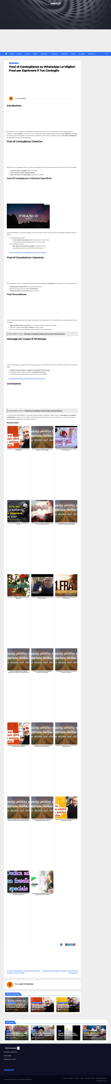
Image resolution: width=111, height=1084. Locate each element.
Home (65, 1078)
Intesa (19, 54)
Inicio (12, 54)
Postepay (54, 54)
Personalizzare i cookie (101, 1080)
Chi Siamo (81, 54)
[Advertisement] (55, 16)
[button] (106, 54)
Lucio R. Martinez (21, 98)
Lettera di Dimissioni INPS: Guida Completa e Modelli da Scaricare (42, 1035)
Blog (73, 54)
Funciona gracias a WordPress (11, 1079)
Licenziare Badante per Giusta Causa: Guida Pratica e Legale (16, 1035)
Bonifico (44, 54)
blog (8, 1030)
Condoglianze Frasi (14, 63)
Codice (27, 54)
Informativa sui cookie (10, 1059)
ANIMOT (55, 3)
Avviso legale (7, 1055)
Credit (35, 54)
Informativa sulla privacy (10, 1052)
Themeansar (29, 1079)
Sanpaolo (64, 54)
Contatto (91, 54)
